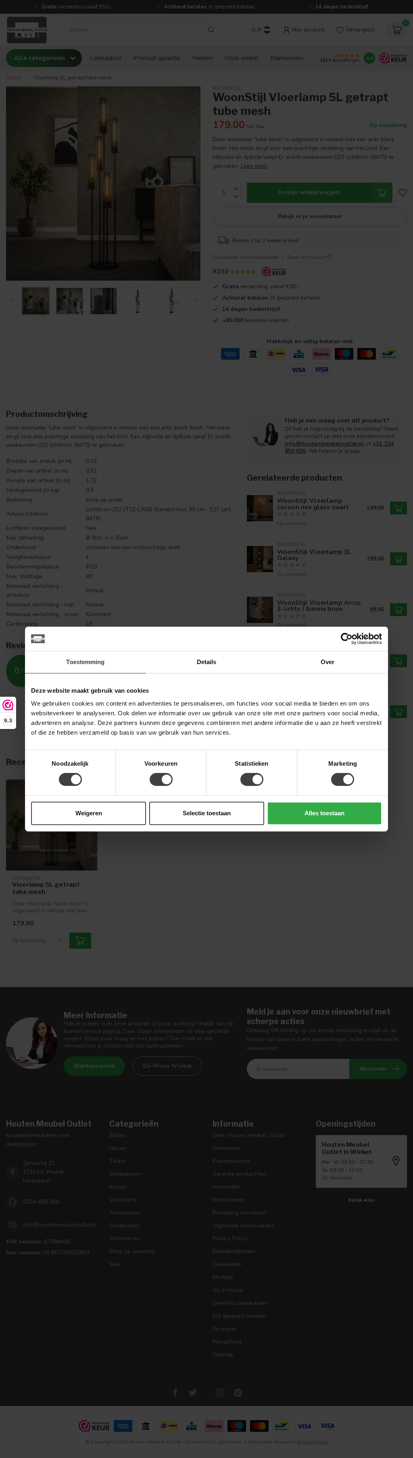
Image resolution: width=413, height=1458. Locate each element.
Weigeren (88, 813)
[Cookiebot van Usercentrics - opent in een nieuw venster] (346, 639)
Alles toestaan (324, 813)
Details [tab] (207, 661)
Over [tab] (327, 661)
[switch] (161, 779)
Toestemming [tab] (85, 661)
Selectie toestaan (207, 813)
